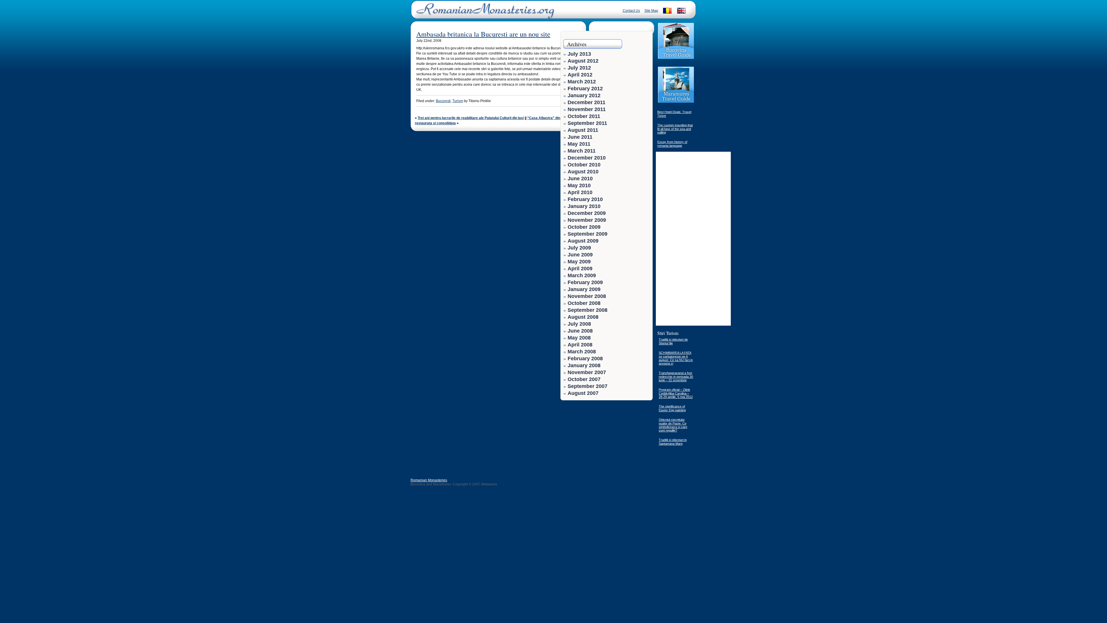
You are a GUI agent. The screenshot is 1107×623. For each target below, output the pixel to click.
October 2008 (584, 303)
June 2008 (580, 331)
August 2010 (583, 171)
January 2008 (584, 365)
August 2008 (583, 317)
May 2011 (579, 144)
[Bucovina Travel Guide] (675, 58)
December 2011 (586, 102)
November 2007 (587, 372)
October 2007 (584, 379)
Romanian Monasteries (429, 480)
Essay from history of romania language (672, 143)
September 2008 (587, 310)
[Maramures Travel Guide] (675, 102)
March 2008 (582, 351)
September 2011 (587, 123)
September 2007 (587, 386)
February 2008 (585, 358)
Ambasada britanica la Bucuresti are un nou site (483, 34)
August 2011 (583, 130)
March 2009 (582, 275)
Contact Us (631, 11)
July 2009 (579, 248)
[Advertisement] (632, 439)
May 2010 (579, 185)
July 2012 (579, 68)
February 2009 (585, 282)
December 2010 (587, 158)
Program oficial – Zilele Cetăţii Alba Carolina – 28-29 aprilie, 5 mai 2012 (676, 393)
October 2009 (584, 227)
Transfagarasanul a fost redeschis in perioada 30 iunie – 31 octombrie (676, 376)
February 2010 (585, 199)
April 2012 (580, 75)
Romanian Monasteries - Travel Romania (484, 13)
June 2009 (580, 255)
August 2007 (583, 393)
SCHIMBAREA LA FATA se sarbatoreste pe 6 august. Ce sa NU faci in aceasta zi (676, 358)
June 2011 (580, 137)
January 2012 (584, 95)
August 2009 (583, 241)
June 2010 (580, 178)
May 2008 (579, 338)
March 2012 (582, 82)
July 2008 (579, 324)
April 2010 (580, 192)
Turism (457, 101)
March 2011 (582, 151)
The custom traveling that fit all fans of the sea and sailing (675, 128)
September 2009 (587, 234)
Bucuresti (443, 101)
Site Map (651, 11)
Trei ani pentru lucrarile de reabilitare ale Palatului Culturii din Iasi (471, 118)
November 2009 (587, 220)
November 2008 (587, 296)
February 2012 (585, 88)
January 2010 (584, 206)
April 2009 (580, 268)
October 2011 (584, 116)
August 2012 (583, 61)
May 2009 (579, 261)
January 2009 (584, 289)
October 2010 (584, 165)
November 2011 (587, 109)
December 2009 (587, 213)
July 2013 (579, 54)
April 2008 (580, 345)
